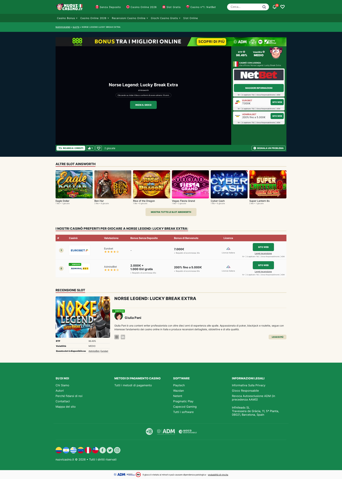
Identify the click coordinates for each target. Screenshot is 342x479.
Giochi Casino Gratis (164, 18)
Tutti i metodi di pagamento (133, 385)
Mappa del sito (66, 406)
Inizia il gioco (143, 105)
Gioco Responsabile (245, 390)
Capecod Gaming (185, 406)
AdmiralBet (94, 351)
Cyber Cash (218, 200)
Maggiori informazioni (258, 88)
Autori (60, 390)
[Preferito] (98, 148)
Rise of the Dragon (144, 200)
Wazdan (178, 390)
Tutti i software (183, 412)
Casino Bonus (66, 18)
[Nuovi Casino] (70, 7)
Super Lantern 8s (259, 200)
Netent (177, 396)
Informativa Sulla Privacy (248, 385)
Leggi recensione (263, 253)
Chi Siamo (62, 385)
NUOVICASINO (63, 27)
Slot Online (190, 18)
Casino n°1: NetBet (203, 7)
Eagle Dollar (62, 200)
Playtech (179, 385)
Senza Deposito (110, 7)
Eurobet (104, 351)
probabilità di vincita (218, 474)
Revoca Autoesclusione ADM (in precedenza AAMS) (253, 397)
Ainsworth (144, 90)
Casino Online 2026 (144, 7)
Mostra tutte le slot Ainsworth (171, 212)
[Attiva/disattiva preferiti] (282, 7)
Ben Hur (99, 200)
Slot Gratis (174, 7)
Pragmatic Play (183, 401)
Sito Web (277, 102)
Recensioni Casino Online (129, 18)
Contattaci (63, 401)
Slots (76, 27)
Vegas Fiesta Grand (183, 200)
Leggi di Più (277, 337)
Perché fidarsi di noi (69, 396)
